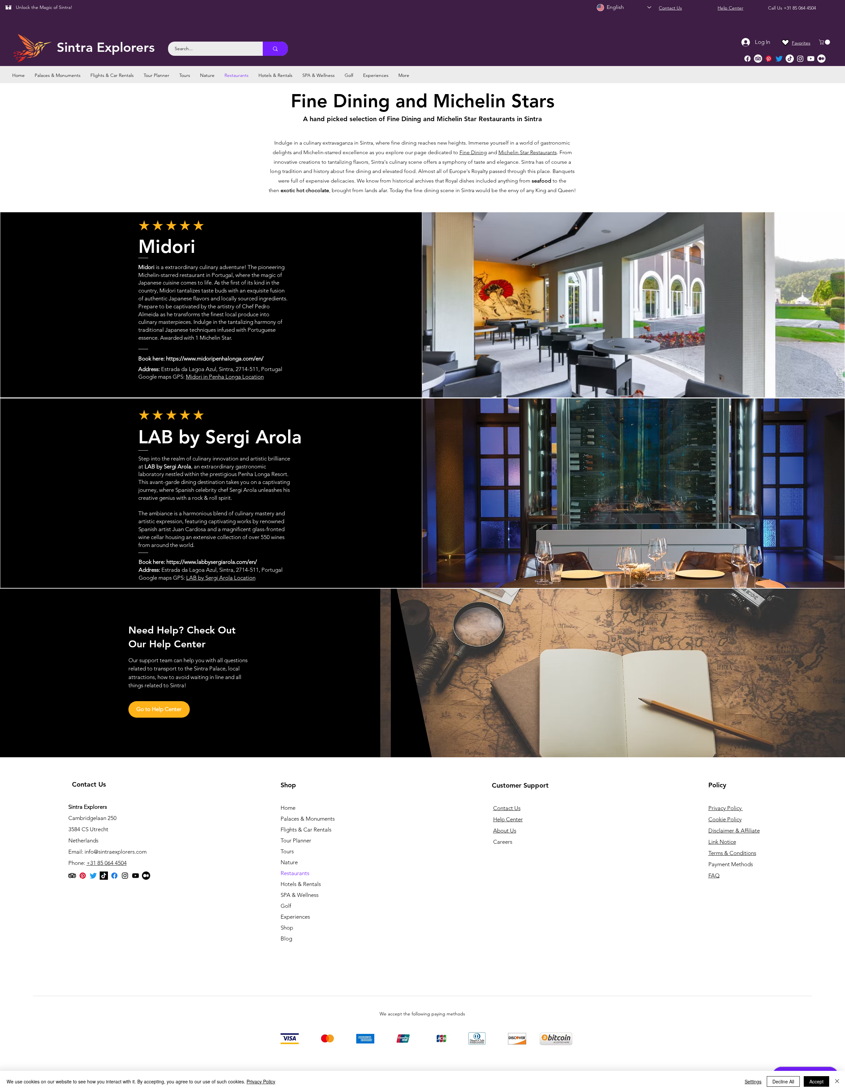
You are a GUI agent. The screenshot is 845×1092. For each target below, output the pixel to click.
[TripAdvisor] (758, 58)
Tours (287, 851)
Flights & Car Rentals (306, 829)
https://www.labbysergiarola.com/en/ (211, 562)
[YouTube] (135, 875)
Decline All (783, 1081)
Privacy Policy (261, 1081)
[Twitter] (779, 58)
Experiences (295, 916)
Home (288, 807)
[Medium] (821, 58)
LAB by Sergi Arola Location (220, 577)
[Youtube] (811, 58)
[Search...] (275, 49)
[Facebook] (747, 58)
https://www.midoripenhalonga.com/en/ (214, 358)
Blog (286, 938)
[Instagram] (800, 58)
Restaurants (295, 873)
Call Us (776, 8)
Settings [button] (753, 1081)
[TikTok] (790, 58)
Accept (816, 1081)
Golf (286, 906)
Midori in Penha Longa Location (225, 376)
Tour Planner (296, 840)
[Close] (837, 1081)
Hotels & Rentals (301, 884)
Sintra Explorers (106, 47)
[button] (825, 42)
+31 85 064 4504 (800, 8)
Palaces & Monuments (308, 818)
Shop (287, 927)
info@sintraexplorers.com (115, 851)
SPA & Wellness (300, 895)
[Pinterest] (768, 58)
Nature (289, 862)
